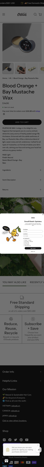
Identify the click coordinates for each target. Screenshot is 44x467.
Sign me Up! (33, 248)
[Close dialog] (43, 214)
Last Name (25, 233)
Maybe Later (33, 251)
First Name (25, 229)
